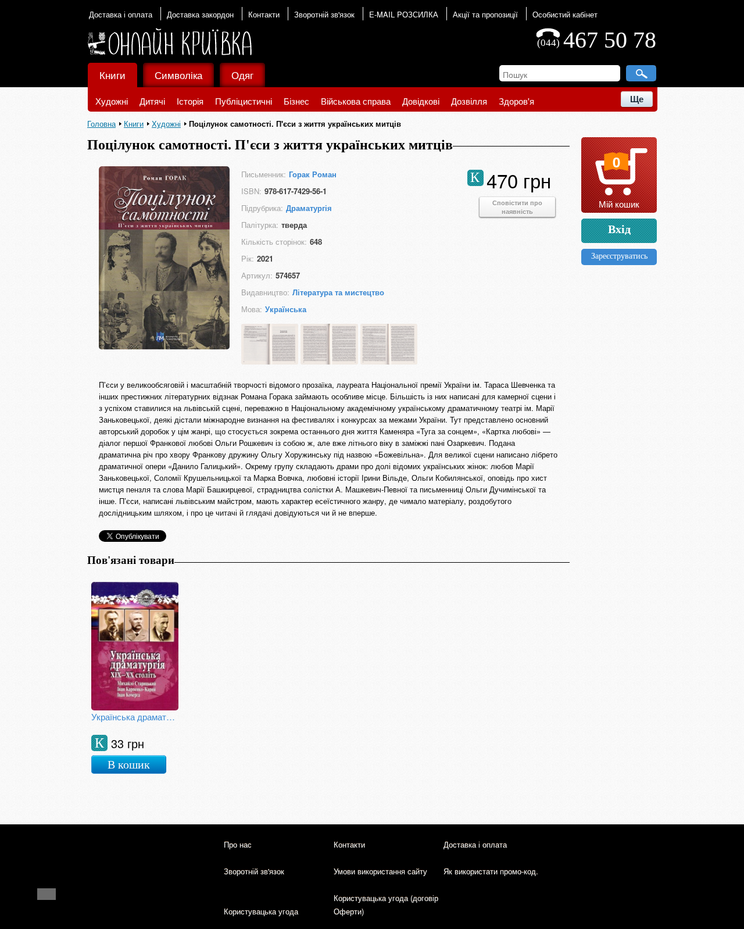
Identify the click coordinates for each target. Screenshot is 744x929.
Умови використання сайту (380, 871)
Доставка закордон (200, 14)
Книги (112, 74)
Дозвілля (469, 101)
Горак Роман (313, 174)
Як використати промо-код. (490, 871)
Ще (636, 99)
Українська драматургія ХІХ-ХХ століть (134, 716)
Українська (285, 309)
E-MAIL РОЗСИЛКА (403, 14)
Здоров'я (516, 101)
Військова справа (356, 101)
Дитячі (152, 101)
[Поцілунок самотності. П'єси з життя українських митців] (164, 345)
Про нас (238, 844)
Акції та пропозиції (485, 14)
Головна (101, 123)
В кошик (129, 764)
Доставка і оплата (120, 14)
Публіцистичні (243, 101)
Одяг (242, 74)
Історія (190, 101)
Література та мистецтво (338, 292)
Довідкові (420, 101)
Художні (111, 101)
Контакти (264, 14)
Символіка (178, 74)
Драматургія (309, 207)
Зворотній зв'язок (324, 14)
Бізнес (296, 101)
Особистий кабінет (565, 14)
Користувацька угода (261, 911)
